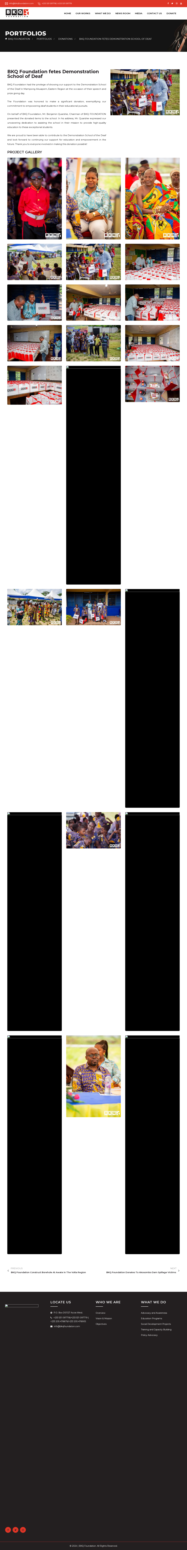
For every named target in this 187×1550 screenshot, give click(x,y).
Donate (171, 13)
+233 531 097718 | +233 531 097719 (57, 3)
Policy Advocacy (149, 1335)
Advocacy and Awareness (154, 1313)
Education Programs (151, 1318)
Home (67, 13)
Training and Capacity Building (156, 1329)
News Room (122, 13)
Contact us (154, 13)
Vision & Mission (104, 1318)
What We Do (103, 13)
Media (138, 13)
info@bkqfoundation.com (21, 3)
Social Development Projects (156, 1324)
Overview (100, 1313)
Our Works (83, 13)
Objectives (101, 1324)
